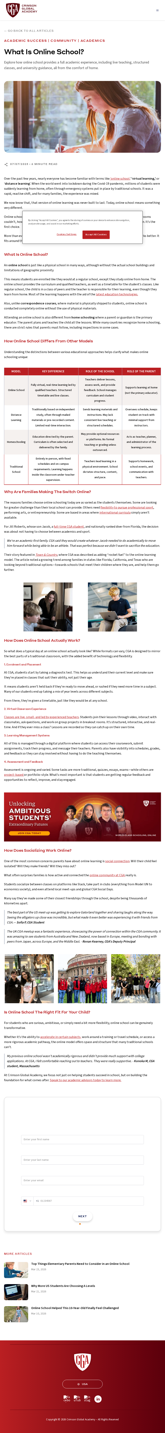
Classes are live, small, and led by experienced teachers (41, 717)
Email (24, 1172)
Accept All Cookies (96, 234)
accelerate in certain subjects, (60, 1037)
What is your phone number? (39, 1193)
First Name (28, 1131)
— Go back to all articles (29, 30)
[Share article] (6, 165)
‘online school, (120, 178)
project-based (14, 775)
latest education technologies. (117, 294)
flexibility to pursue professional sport (126, 507)
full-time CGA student (69, 526)
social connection (117, 861)
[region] (82, 227)
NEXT (82, 1216)
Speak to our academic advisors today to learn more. (85, 1080)
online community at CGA (107, 875)
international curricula (115, 512)
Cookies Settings (67, 234)
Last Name (28, 1152)
